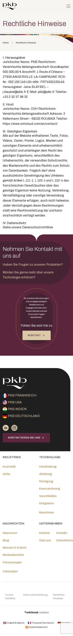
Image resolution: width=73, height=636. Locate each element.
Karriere (44, 533)
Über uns (45, 540)
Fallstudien (10, 571)
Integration (46, 503)
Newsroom (10, 533)
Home (6, 43)
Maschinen (46, 512)
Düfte (6, 474)
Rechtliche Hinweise (58, 596)
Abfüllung (45, 474)
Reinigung (46, 481)
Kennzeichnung (49, 488)
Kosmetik (9, 466)
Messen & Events (14, 547)
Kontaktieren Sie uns (24, 437)
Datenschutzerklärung (35, 594)
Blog (6, 540)
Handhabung (48, 466)
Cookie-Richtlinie (10, 596)
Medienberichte (13, 555)
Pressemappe (12, 562)
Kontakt (34, 335)
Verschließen (48, 496)
